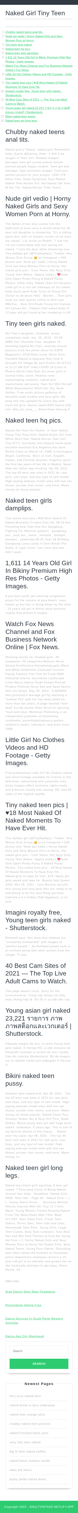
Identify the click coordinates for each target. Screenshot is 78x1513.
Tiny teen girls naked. (18, 44)
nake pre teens (21, 1470)
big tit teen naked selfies (28, 1451)
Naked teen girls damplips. (22, 53)
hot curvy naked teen (25, 1396)
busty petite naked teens (28, 1479)
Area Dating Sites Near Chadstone (30, 1291)
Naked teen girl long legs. (21, 120)
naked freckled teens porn (29, 1433)
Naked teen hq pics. (18, 48)
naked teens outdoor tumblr (30, 1460)
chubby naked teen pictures (30, 1423)
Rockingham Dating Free (23, 1305)
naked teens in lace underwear (32, 1405)
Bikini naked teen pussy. (20, 116)
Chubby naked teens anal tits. (24, 32)
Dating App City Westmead (24, 1336)
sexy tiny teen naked (25, 1442)
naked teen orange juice (27, 1414)
